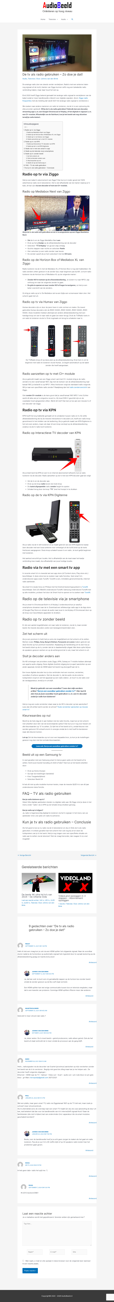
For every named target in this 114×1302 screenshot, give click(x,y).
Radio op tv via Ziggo (32, 130)
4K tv (42, 900)
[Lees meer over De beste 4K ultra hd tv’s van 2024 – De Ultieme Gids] (39, 882)
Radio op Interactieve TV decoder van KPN (41, 144)
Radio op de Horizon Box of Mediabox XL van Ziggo (43, 134)
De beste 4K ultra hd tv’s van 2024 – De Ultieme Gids (37, 895)
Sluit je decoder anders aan (36, 158)
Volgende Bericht (88, 855)
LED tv (47, 900)
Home (43, 19)
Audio (63, 19)
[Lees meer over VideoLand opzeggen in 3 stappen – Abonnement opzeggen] (75, 883)
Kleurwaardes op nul (34, 160)
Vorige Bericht (24, 855)
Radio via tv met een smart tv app (37, 148)
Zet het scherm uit (33, 156)
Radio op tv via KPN (32, 141)
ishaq (27, 1163)
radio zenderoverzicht (78, 387)
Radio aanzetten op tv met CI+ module (40, 139)
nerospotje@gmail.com (39, 1077)
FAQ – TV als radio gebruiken (35, 165)
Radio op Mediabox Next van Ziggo (38, 132)
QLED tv (27, 903)
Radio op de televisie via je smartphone (39, 151)
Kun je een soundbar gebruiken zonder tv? (56, 691)
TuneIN (85, 587)
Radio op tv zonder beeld (34, 154)
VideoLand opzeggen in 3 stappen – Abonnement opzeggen (72, 898)
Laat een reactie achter (30, 900)
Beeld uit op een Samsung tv (37, 163)
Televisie (52, 19)
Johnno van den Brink (40, 971)
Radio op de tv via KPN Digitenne (38, 146)
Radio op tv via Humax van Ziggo (38, 137)
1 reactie (61, 904)
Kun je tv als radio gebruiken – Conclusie (39, 168)
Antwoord (93, 962)
